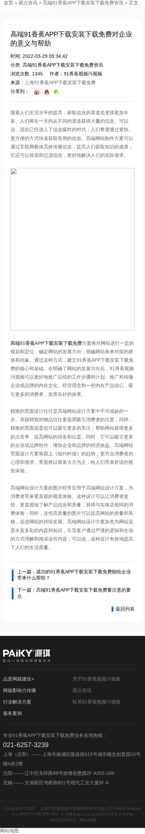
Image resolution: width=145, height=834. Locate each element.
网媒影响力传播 (19, 690)
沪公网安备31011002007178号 (89, 814)
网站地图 (88, 820)
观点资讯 (81, 690)
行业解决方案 (17, 702)
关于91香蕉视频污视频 (96, 679)
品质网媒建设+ (18, 679)
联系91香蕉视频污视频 (96, 702)
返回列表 (125, 609)
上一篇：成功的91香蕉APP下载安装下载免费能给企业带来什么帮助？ (74, 574)
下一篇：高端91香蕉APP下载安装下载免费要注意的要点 (74, 593)
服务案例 (12, 713)
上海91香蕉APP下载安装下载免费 (60, 82)
